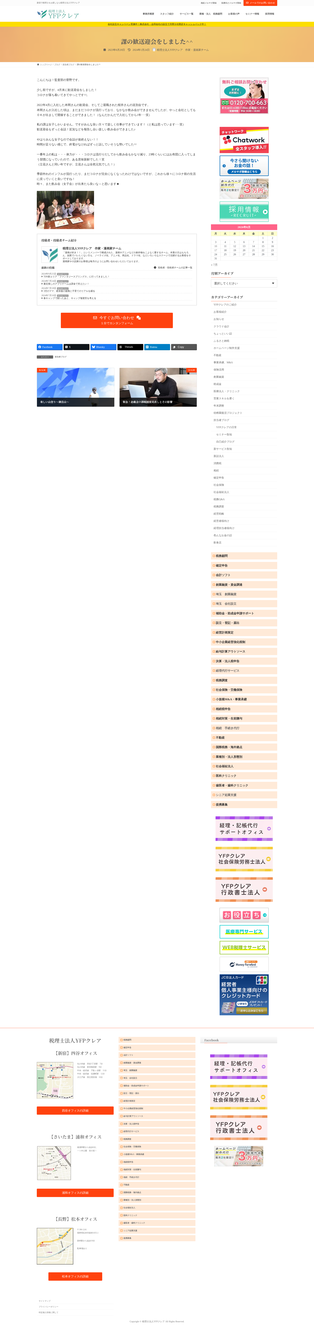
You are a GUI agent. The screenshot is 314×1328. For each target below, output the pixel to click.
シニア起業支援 (226, 795)
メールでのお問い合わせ (262, 3)
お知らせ (219, 319)
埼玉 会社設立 (226, 603)
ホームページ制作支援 (227, 348)
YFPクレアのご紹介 (225, 304)
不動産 (217, 355)
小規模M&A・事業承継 (231, 699)
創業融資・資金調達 (229, 584)
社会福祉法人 (221, 492)
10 (215, 246)
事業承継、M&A (223, 362)
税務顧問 (222, 555)
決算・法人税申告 (227, 661)
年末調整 (219, 405)
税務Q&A (219, 499)
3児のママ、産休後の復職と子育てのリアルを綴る (69, 291)
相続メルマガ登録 (209, 3)
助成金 (217, 384)
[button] (117, 320)
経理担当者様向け (224, 528)
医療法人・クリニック (227, 391)
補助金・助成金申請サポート (235, 613)
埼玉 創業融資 (226, 594)
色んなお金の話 (223, 535)
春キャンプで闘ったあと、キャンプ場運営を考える (70, 298)
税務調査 (219, 506)
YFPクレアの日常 (226, 427)
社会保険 (219, 484)
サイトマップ (45, 1301)
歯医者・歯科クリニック (232, 785)
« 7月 (214, 264)
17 (215, 250)
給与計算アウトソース (230, 651)
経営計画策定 (225, 632)
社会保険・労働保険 (229, 689)
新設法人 (219, 456)
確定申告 (219, 477)
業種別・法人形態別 (229, 756)
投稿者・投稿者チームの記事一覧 (174, 267)
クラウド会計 (221, 326)
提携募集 (222, 804)
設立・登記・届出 (227, 622)
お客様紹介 (220, 311)
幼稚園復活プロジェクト (228, 412)
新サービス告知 (223, 448)
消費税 (217, 463)
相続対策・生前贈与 (229, 718)
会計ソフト (223, 575)
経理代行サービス (227, 670)
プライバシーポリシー (48, 1307)
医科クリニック (226, 775)
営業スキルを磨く (224, 398)
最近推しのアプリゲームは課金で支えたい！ (66, 284)
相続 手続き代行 (227, 728)
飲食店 (217, 542)
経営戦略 (219, 513)
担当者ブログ (63, 274)
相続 (216, 470)
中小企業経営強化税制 (230, 642)
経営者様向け (221, 521)
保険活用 (219, 369)
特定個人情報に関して (48, 1312)
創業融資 (219, 376)
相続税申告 (223, 709)
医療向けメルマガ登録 (231, 3)
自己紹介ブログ (225, 441)
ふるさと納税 (221, 340)
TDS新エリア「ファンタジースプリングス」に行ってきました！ (77, 276)
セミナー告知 (224, 434)
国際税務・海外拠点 (229, 747)
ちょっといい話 (223, 333)
